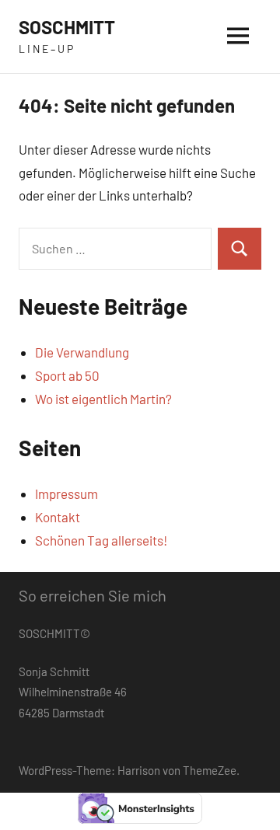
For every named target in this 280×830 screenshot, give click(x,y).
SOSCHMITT (67, 27)
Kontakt (57, 517)
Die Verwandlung (82, 352)
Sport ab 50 (67, 375)
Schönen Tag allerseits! (101, 540)
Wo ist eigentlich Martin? (103, 398)
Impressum (66, 493)
